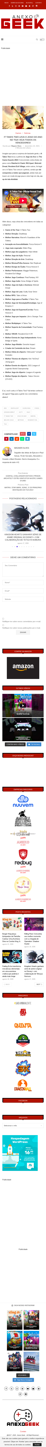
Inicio (6, 2)
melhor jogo (9, 420)
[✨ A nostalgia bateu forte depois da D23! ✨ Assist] (31, 1361)
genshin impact (9, 412)
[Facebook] (9, 6)
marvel (33, 416)
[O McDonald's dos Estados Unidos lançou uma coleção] (31, 1320)
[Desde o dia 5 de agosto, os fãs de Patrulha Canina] (15, 1320)
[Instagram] (16, 6)
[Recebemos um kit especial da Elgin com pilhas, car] (31, 1340)
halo (28, 412)
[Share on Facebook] (29, 434)
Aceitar (37, 1445)
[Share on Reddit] (17, 439)
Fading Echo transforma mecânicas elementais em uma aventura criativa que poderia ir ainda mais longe (11, 971)
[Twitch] (33, 6)
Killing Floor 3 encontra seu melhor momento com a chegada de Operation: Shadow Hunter (33, 939)
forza (37, 408)
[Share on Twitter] (34, 434)
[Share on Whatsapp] (22, 439)
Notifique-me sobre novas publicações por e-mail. (21, 628)
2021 (5, 408)
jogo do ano (22, 416)
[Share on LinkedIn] (11, 439)
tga (5, 424)
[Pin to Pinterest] (6, 439)
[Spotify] (29, 6)
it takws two (8, 416)
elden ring (27, 408)
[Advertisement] (23, 73)
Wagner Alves (16, 146)
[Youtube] (22, 6)
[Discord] (36, 6)
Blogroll (29, 2)
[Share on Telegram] (27, 439)
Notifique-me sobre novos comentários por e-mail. (21, 621)
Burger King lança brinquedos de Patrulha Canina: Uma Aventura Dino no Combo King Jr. (11, 937)
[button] (4, 525)
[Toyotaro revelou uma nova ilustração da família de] (15, 1361)
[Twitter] (12, 6)
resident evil (32, 420)
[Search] (37, 39)
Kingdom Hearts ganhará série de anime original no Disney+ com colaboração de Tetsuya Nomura (23, 537)
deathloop (15, 408)
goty (21, 412)
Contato (38, 2)
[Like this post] (23, 434)
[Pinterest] (19, 6)
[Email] (26, 6)
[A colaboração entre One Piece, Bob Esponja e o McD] (15, 1340)
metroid (21, 420)
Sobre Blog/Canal (17, 2)
